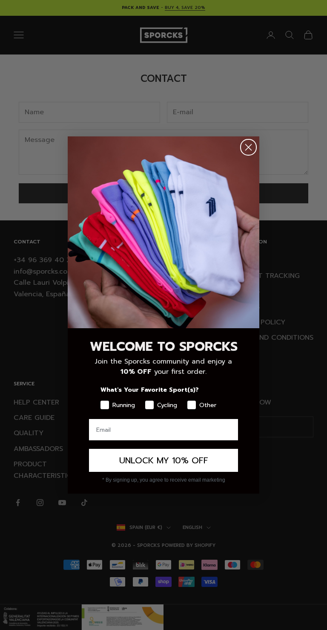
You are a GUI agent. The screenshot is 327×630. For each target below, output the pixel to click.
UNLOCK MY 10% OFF (163, 460)
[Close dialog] (248, 147)
